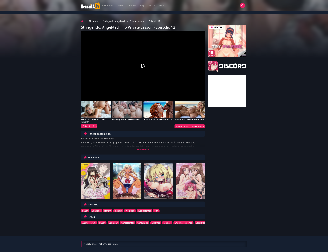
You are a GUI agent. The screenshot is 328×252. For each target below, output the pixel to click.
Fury (142, 5)
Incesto (118, 210)
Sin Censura (107, 5)
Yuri (156, 210)
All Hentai (93, 21)
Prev (187, 126)
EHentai (167, 222)
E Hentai (156, 222)
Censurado (142, 222)
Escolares (200, 222)
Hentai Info (198, 126)
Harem (120, 5)
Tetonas (132, 5)
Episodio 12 (154, 21)
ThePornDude (104, 243)
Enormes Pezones (183, 222)
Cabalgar (113, 222)
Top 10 (151, 5)
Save (179, 126)
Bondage (96, 210)
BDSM (85, 210)
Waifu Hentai (144, 210)
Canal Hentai (127, 222)
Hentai (115, 243)
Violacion (130, 210)
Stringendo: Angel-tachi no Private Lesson (123, 21)
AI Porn (162, 5)
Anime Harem (89, 222)
